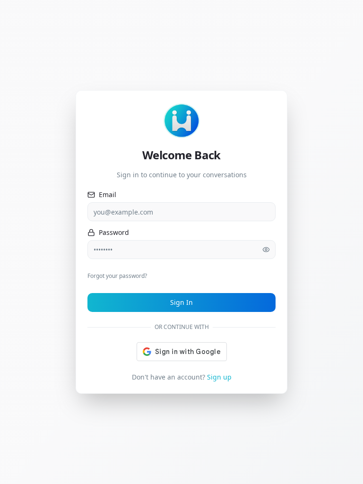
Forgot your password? (117, 276)
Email (107, 195)
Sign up (219, 376)
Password (114, 232)
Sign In (181, 302)
